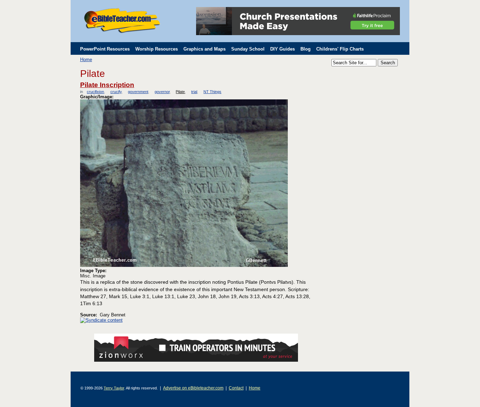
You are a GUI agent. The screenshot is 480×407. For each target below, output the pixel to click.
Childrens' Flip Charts (340, 49)
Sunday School (248, 49)
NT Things (212, 92)
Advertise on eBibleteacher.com (193, 388)
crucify (116, 92)
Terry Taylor (114, 388)
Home (86, 59)
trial (194, 92)
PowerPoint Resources (105, 49)
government (138, 92)
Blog (305, 49)
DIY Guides (282, 49)
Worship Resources (156, 49)
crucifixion (95, 92)
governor (162, 92)
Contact (236, 388)
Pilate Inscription (107, 84)
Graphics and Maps (204, 49)
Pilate (180, 92)
